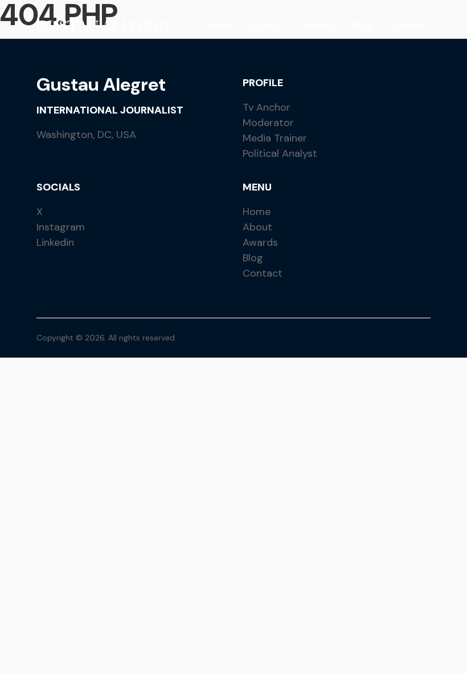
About (265, 26)
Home (218, 26)
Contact (411, 26)
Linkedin (55, 242)
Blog (362, 26)
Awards (316, 26)
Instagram (60, 227)
